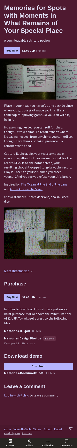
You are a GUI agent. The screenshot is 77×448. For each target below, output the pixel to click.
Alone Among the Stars (26, 189)
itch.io (7, 429)
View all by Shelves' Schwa (27, 429)
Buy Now (12, 51)
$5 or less (27, 433)
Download (38, 366)
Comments (66, 445)
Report (48, 429)
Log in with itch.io (16, 395)
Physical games (12, 433)
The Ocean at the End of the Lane (44, 184)
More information (16, 271)
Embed (58, 429)
